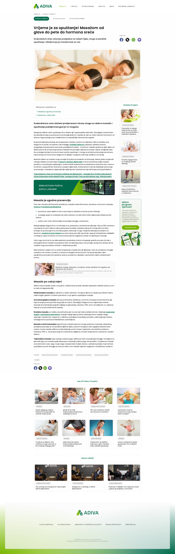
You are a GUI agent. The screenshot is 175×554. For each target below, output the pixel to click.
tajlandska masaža (67, 355)
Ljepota (74, 6)
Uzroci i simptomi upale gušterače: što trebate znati (127, 442)
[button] (140, 6)
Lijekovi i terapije (49, 14)
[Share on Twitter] (127, 40)
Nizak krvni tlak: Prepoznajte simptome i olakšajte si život (73, 410)
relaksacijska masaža (101, 355)
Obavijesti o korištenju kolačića (88, 524)
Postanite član (130, 227)
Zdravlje (62, 6)
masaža (37, 360)
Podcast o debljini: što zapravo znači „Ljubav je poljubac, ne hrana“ (124, 486)
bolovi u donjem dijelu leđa (71, 162)
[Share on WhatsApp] (133, 40)
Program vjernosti (126, 6)
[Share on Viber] (139, 40)
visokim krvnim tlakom (52, 233)
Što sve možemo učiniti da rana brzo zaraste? (99, 409)
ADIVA (111, 6)
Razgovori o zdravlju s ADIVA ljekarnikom (83, 486)
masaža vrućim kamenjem (49, 355)
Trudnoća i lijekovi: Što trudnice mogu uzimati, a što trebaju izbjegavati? (46, 442)
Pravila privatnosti (113, 524)
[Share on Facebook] (121, 40)
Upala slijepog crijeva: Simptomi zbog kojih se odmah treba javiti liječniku (45, 411)
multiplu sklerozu (76, 144)
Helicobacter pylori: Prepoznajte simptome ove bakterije (72, 442)
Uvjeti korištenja (46, 524)
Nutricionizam (88, 6)
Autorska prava (64, 524)
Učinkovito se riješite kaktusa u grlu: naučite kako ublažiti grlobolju (99, 442)
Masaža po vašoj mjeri (46, 115)
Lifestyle (101, 6)
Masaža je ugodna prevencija (49, 111)
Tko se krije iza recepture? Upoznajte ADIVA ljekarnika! (51, 486)
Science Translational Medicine (47, 207)
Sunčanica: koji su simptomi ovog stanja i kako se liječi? (127, 410)
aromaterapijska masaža (83, 355)
